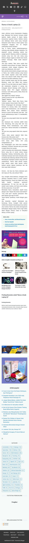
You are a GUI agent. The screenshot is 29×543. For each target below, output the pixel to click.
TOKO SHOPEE (20, 532)
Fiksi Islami (6, 482)
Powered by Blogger (20, 540)
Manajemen (6, 455)
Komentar (6, 524)
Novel (11, 487)
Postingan (6, 523)
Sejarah (13, 461)
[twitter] (7, 7)
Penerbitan (18, 485)
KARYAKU (16, 458)
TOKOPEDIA (6, 535)
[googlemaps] (14, 11)
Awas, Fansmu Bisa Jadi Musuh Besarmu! (15, 219)
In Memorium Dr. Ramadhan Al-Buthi (13, 404)
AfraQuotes (6, 490)
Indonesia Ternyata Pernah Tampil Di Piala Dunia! (20, 272)
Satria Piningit (16, 490)
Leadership (16, 482)
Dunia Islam (6, 476)
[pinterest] (14, 255)
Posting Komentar (6, 29)
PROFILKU (12, 532)
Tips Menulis (16, 467)
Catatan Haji (6, 479)
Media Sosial (17, 479)
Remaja (5, 473)
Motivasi (16, 450)
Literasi (5, 461)
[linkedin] (18, 7)
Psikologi (17, 447)
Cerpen (15, 476)
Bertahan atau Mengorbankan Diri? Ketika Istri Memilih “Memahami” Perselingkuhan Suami (14, 413)
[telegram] (24, 255)
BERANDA (6, 532)
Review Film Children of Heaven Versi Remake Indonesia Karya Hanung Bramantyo (13, 420)
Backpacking (6, 458)
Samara (5, 453)
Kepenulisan (6, 450)
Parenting (16, 455)
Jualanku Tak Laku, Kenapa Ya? (12, 429)
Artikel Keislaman (16, 453)
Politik (4, 487)
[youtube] (11, 7)
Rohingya (19, 487)
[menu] (3, 16)
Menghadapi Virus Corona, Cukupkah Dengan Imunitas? (6, 287)
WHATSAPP (13, 535)
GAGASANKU (7, 447)
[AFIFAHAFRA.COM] (14, 3)
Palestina (5, 470)
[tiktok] (22, 7)
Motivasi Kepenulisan (17, 470)
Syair (20, 461)
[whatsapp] (25, 7)
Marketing (6, 467)
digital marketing (7, 485)
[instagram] (14, 7)
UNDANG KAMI (14, 537)
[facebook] (4, 7)
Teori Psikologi (15, 473)
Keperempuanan (15, 464)
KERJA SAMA (21, 535)
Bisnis (5, 464)
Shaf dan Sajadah (9, 222)
